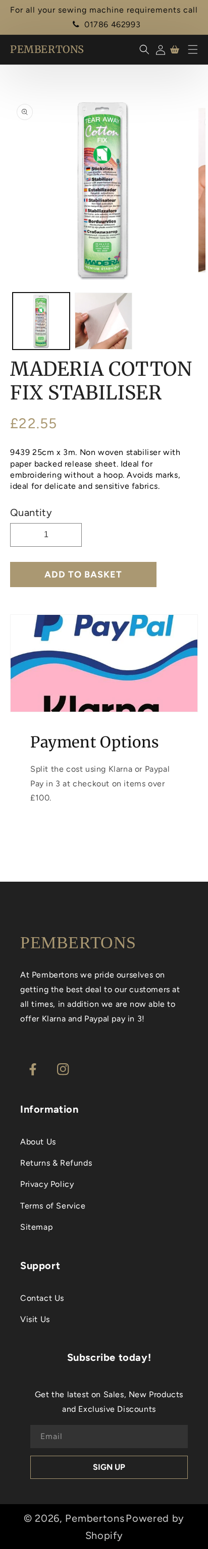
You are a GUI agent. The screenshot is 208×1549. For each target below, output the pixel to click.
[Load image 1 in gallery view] (41, 321)
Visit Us (35, 1319)
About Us (38, 1141)
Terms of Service (53, 1206)
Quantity (31, 512)
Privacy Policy (47, 1184)
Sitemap (36, 1227)
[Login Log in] (159, 49)
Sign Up (109, 1467)
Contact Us (42, 1298)
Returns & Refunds (56, 1163)
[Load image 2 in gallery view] (103, 321)
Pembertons (94, 1518)
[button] (193, 49)
